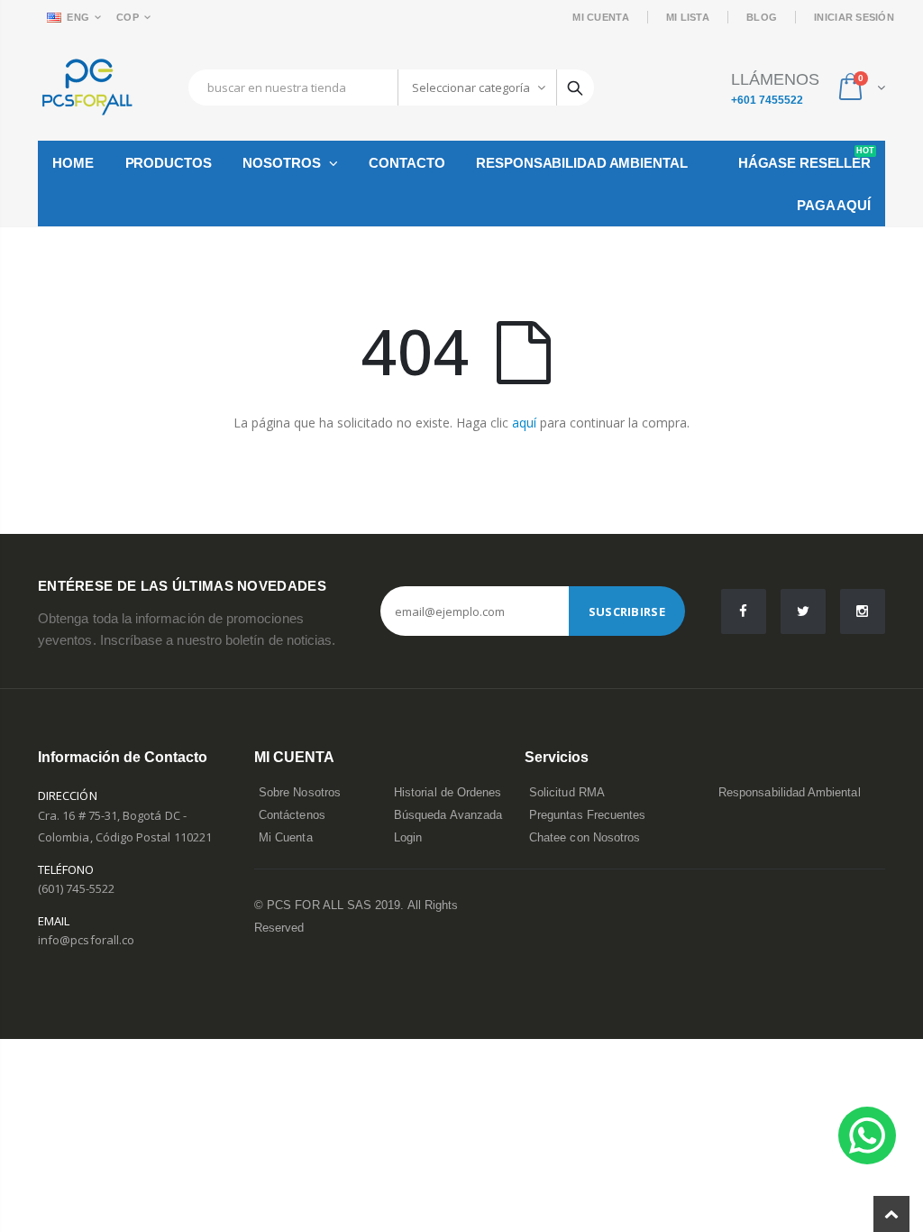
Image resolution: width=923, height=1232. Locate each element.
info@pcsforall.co (86, 940)
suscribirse (627, 611)
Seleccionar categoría (471, 87)
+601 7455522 (767, 100)
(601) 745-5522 (76, 888)
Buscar (575, 87)
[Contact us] (867, 1135)
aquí (524, 422)
